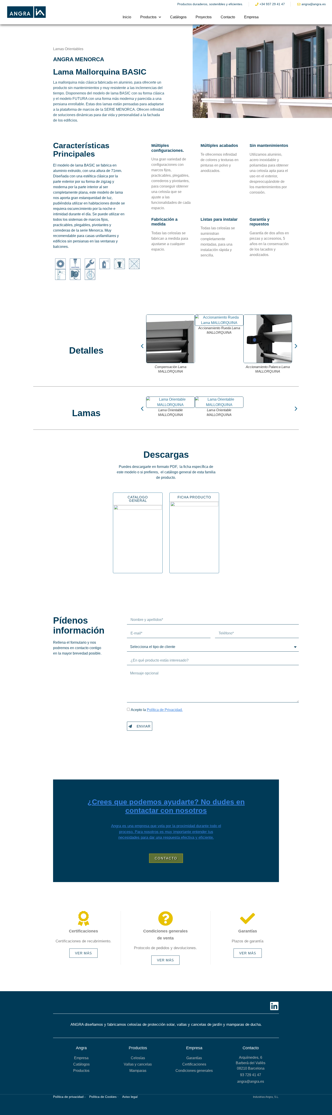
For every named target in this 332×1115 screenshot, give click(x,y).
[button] (142, 346)
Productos (148, 17)
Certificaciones (194, 1064)
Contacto (228, 17)
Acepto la (157, 710)
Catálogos (178, 17)
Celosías (138, 1058)
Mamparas (137, 1071)
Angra (81, 1048)
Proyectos (204, 17)
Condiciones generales (194, 1071)
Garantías (194, 1058)
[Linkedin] (274, 1006)
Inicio (127, 17)
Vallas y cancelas (138, 1064)
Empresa (251, 17)
